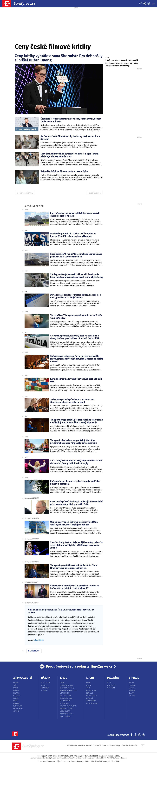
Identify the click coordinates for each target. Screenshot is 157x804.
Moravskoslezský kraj (68, 690)
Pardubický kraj (66, 708)
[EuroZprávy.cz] (20, 3)
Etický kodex (72, 745)
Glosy (43, 685)
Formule (89, 693)
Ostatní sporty (92, 703)
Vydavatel (97, 745)
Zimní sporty (91, 701)
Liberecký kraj (65, 711)
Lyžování (89, 698)
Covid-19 (16, 711)
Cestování (111, 688)
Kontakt (89, 745)
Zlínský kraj (64, 703)
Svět (15, 685)
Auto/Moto (111, 685)
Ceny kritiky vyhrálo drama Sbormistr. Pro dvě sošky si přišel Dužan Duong (59, 58)
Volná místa (133, 745)
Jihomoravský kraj (67, 688)
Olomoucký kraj (66, 698)
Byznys (16, 690)
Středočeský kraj (66, 685)
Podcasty (44, 690)
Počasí (15, 698)
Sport (15, 688)
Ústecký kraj (65, 693)
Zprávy (131, 683)
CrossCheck (17, 708)
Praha (62, 683)
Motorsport (91, 690)
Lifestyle (132, 688)
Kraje (63, 677)
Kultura (16, 693)
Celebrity (132, 685)
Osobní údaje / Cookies (119, 745)
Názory (46, 677)
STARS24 (134, 677)
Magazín (16, 703)
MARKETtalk (17, 706)
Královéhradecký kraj (68, 706)
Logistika (16, 696)
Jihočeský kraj (65, 696)
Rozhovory (45, 683)
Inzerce (105, 745)
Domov (16, 683)
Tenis (88, 688)
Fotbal (89, 685)
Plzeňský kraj (65, 701)
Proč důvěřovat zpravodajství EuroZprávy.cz (79, 666)
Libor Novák (39, 640)
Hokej (88, 683)
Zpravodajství (22, 677)
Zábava (131, 693)
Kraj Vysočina (65, 716)
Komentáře (45, 688)
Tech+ (109, 683)
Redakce (81, 745)
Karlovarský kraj (66, 714)
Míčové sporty (91, 696)
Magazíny (113, 677)
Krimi (15, 701)
